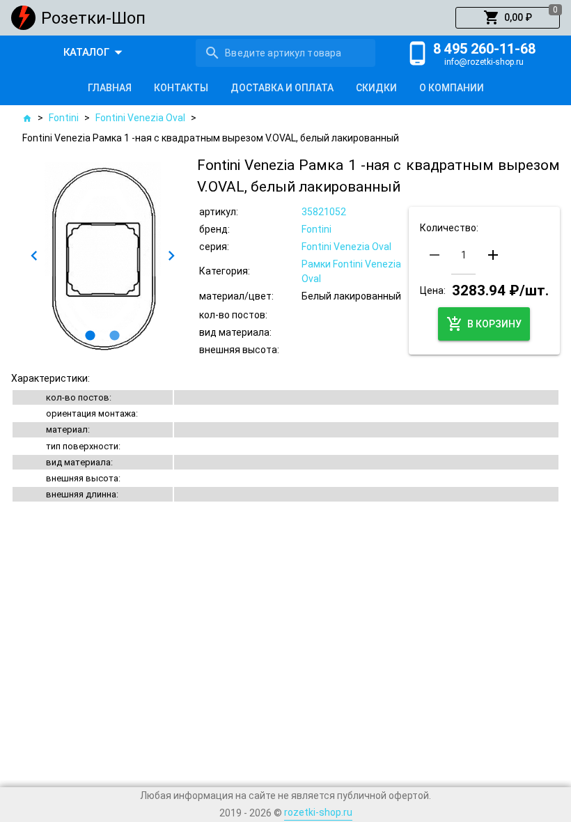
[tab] (110, 87)
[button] (507, 18)
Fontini (64, 117)
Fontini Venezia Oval (140, 117)
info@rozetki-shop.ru (484, 62)
